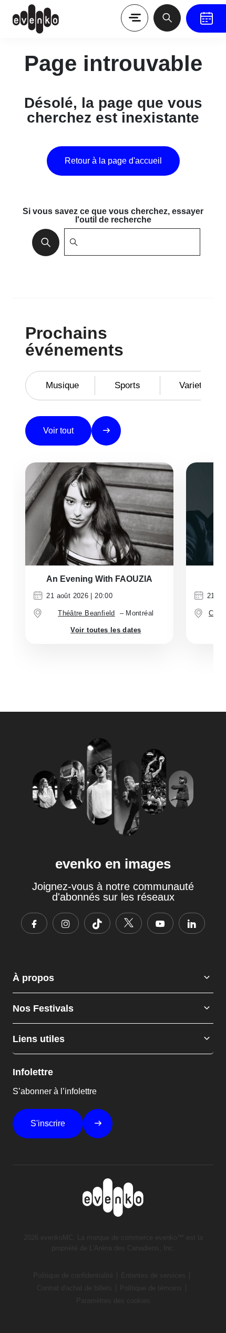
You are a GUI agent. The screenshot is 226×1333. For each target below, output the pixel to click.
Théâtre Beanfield (86, 613)
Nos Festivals (43, 1008)
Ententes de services (153, 1275)
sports (127, 385)
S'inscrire (47, 1123)
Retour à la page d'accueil (113, 160)
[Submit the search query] (42, 242)
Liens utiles (39, 1039)
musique (62, 385)
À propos (33, 978)
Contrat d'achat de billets (74, 1288)
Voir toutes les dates (105, 630)
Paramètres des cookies (113, 1301)
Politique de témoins (151, 1288)
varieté (193, 385)
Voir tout (58, 430)
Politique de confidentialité (73, 1275)
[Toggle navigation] (134, 18)
